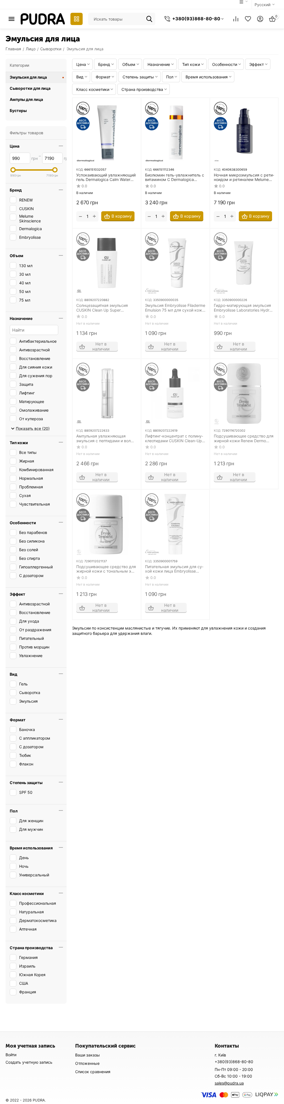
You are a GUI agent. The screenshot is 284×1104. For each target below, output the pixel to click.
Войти (11, 1054)
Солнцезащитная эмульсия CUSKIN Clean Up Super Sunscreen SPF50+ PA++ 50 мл (105, 308)
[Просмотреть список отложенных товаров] (248, 19)
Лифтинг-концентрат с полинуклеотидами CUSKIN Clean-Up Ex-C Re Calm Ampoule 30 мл (174, 438)
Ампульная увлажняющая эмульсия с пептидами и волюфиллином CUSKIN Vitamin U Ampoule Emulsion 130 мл (105, 438)
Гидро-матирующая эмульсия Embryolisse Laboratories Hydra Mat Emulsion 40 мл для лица (243, 308)
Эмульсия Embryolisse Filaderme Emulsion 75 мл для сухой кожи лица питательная (175, 308)
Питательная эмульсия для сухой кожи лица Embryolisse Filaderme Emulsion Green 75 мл (174, 569)
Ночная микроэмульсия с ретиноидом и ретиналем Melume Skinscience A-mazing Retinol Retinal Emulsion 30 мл (244, 177)
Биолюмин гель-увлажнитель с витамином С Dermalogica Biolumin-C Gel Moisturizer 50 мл (175, 177)
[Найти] (149, 19)
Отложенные (87, 1063)
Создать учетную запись (29, 1062)
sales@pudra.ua (229, 1083)
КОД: (79, 169)
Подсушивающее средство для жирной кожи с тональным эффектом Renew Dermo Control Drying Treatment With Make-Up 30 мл (106, 569)
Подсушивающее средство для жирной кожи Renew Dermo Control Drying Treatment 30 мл (243, 438)
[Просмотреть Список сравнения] (235, 19)
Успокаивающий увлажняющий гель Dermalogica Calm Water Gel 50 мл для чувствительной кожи (106, 177)
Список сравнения (92, 1071)
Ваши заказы (87, 1055)
